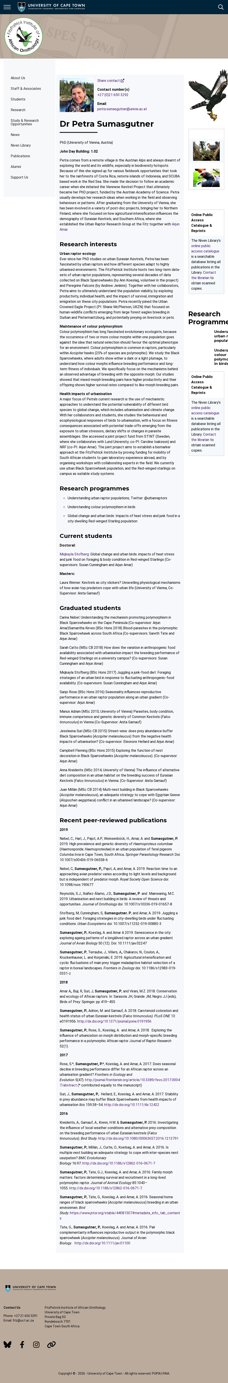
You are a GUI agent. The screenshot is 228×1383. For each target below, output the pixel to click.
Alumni (16, 167)
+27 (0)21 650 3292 (112, 95)
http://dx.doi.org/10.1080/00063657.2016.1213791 (138, 1138)
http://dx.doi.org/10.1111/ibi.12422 (131, 1105)
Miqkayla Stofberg (74, 554)
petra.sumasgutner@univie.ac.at (122, 109)
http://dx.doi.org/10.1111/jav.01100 (102, 1243)
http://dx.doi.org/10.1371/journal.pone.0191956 (114, 1021)
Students (18, 99)
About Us (18, 78)
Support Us (19, 177)
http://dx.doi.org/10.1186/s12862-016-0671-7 (118, 1163)
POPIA (156, 1373)
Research (18, 110)
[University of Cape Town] (30, 1292)
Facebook (22, 1344)
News (15, 135)
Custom (7, 1344)
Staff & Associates (26, 89)
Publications (20, 156)
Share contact (109, 81)
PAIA (166, 1373)
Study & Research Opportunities (25, 122)
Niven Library (21, 145)
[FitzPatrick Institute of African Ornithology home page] (24, 36)
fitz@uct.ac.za (23, 1320)
